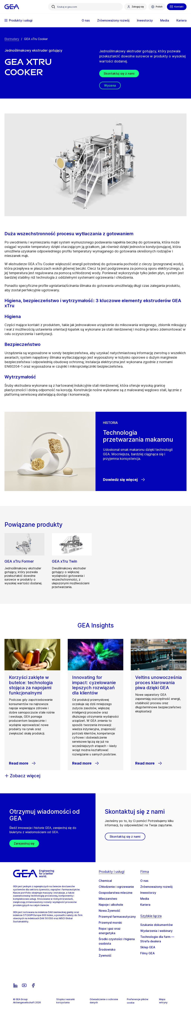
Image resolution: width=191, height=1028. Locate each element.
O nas (144, 881)
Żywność (105, 955)
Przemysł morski (110, 922)
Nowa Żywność (109, 910)
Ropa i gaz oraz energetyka (109, 931)
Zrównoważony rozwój (156, 887)
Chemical (105, 881)
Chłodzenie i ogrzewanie (116, 887)
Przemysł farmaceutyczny (117, 916)
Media (144, 898)
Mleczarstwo (108, 898)
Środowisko (107, 949)
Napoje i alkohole (111, 904)
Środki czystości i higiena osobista (117, 941)
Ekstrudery (11, 39)
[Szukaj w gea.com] (53, 6)
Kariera (145, 904)
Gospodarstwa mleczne (115, 892)
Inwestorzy (148, 892)
